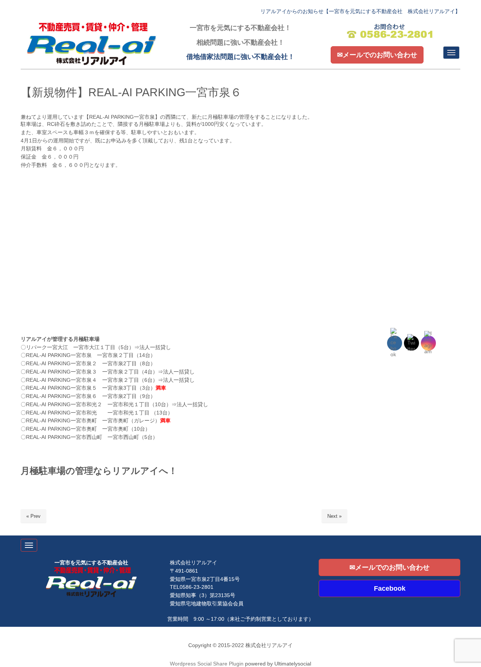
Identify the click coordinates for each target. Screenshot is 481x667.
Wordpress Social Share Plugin (207, 664)
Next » (334, 516)
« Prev (33, 516)
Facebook (389, 588)
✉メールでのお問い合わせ (377, 55)
